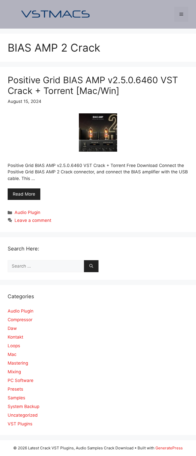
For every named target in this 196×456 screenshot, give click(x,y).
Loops (14, 345)
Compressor (20, 319)
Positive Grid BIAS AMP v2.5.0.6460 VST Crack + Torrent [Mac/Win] (93, 85)
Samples (16, 397)
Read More (24, 194)
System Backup (23, 406)
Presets (15, 389)
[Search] (91, 266)
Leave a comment (33, 220)
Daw (12, 328)
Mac (12, 354)
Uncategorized (23, 415)
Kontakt (15, 337)
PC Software (20, 380)
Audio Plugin (27, 212)
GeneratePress (169, 448)
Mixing (14, 371)
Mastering (18, 363)
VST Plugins (20, 423)
